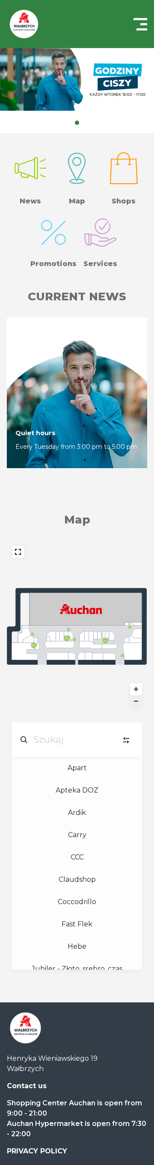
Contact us (27, 1086)
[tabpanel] (77, 79)
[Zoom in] (136, 689)
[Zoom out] (136, 701)
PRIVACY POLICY (37, 1151)
